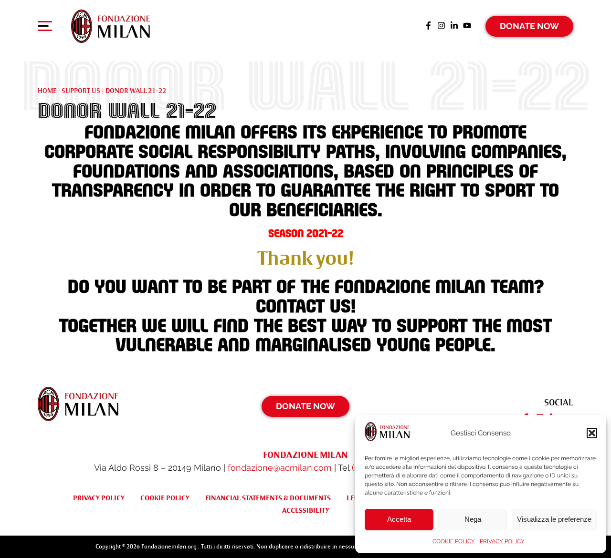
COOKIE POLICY (453, 541)
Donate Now (529, 26)
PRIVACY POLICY (502, 541)
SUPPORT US (81, 90)
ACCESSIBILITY (305, 510)
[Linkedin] (454, 26)
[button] (592, 433)
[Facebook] (428, 26)
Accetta (399, 519)
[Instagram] (441, 26)
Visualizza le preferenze (554, 519)
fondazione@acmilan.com (280, 468)
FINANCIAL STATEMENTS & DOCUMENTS (268, 498)
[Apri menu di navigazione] (45, 28)
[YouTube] (467, 26)
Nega (472, 519)
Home (47, 90)
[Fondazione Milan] (110, 26)
